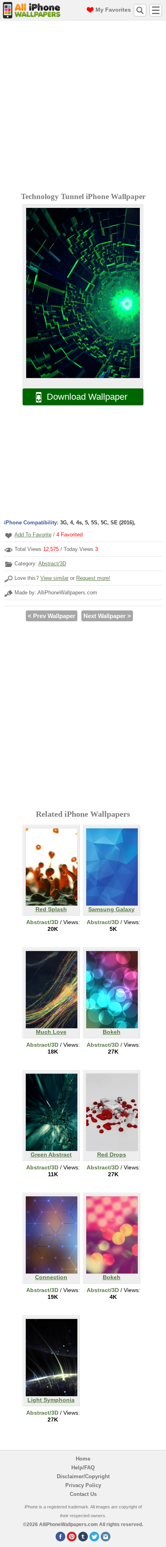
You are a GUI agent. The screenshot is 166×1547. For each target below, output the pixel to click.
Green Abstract (51, 1154)
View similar (54, 578)
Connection (51, 1277)
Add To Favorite (33, 535)
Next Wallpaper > (107, 615)
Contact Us (83, 1494)
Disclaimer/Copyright (83, 1476)
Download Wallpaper (87, 397)
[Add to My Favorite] (8, 535)
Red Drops (111, 1154)
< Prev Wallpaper (51, 615)
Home (83, 1459)
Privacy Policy (83, 1485)
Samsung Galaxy (111, 909)
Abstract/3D (52, 564)
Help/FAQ (83, 1468)
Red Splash (51, 909)
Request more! (93, 578)
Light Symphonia (51, 1400)
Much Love (51, 1032)
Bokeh (111, 1032)
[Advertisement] (83, 107)
